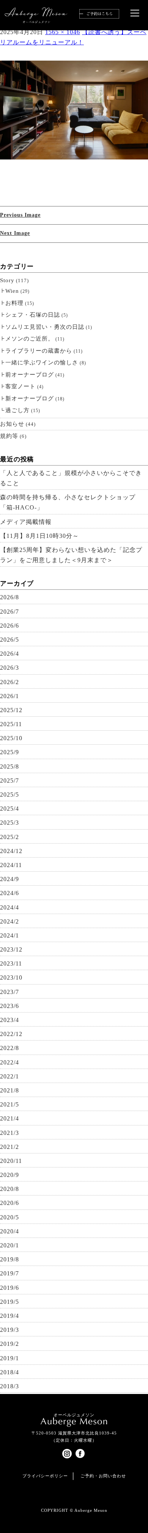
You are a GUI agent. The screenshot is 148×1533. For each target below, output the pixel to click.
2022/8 (9, 1048)
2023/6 (9, 1006)
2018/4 (9, 1372)
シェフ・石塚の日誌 (32, 315)
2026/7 (9, 611)
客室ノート (20, 386)
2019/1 (9, 1358)
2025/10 (11, 738)
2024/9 (9, 879)
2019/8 (9, 1259)
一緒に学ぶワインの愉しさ (41, 362)
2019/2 (9, 1344)
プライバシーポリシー (45, 1476)
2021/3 (9, 1133)
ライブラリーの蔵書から (38, 351)
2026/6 (9, 625)
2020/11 (11, 1161)
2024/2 (9, 921)
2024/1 (9, 935)
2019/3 (9, 1330)
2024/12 (11, 851)
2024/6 (9, 893)
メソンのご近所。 (29, 339)
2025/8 (9, 766)
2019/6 (9, 1288)
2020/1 (9, 1245)
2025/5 (9, 794)
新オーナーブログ (29, 398)
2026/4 (9, 653)
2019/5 (9, 1302)
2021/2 (9, 1147)
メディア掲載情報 (26, 522)
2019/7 (9, 1273)
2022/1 (9, 1076)
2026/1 (9, 696)
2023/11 (11, 963)
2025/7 (9, 780)
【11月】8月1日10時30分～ (39, 536)
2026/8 (9, 597)
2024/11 (11, 865)
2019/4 (9, 1316)
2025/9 (9, 752)
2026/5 (9, 639)
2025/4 (9, 808)
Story (7, 280)
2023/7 (9, 992)
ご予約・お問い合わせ (103, 1476)
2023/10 (11, 977)
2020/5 (9, 1217)
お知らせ (12, 424)
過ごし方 (17, 410)
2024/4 (9, 907)
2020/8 (9, 1189)
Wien (12, 291)
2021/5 (9, 1104)
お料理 (14, 303)
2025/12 (11, 710)
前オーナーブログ (29, 375)
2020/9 (9, 1175)
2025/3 (9, 822)
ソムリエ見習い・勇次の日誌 (44, 327)
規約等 (9, 436)
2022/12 (11, 1034)
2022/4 (9, 1062)
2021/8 (9, 1090)
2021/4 (9, 1118)
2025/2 (9, 837)
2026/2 (9, 682)
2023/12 (11, 949)
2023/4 (9, 1020)
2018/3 (9, 1386)
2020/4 (9, 1231)
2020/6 (9, 1203)
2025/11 (11, 724)
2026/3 (9, 667)
